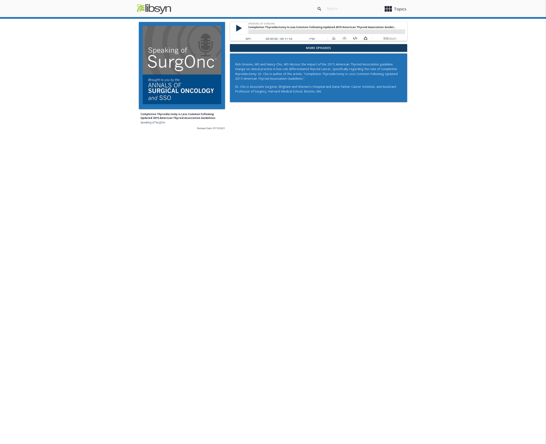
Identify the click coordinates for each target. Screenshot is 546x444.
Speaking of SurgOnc (153, 122)
